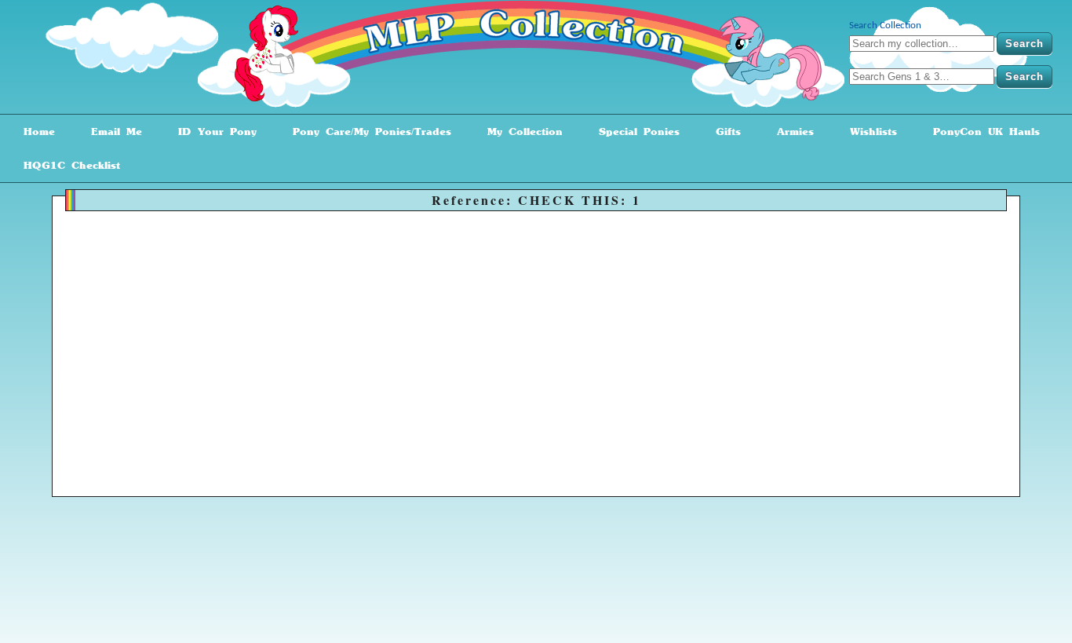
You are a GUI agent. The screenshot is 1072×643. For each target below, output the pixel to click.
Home (34, 131)
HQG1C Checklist (66, 165)
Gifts (723, 131)
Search (1024, 43)
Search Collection (885, 25)
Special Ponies (634, 131)
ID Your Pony (212, 131)
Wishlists (868, 131)
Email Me (111, 131)
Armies (790, 131)
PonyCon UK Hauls (981, 131)
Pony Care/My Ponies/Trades (366, 131)
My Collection (519, 131)
